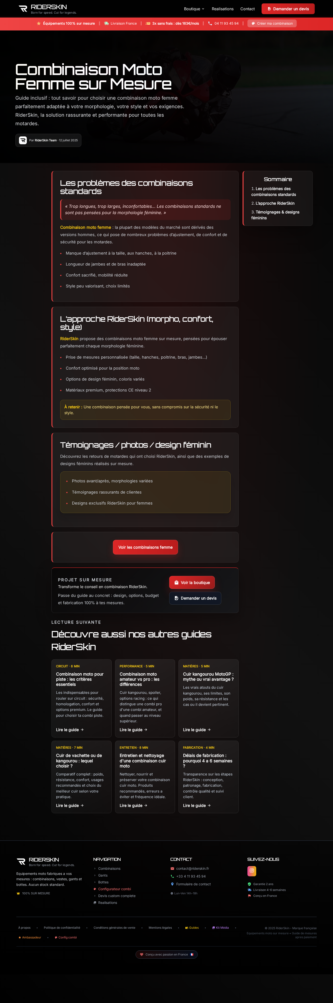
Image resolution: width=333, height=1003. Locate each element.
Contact (247, 8)
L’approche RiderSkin (275, 203)
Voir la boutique (195, 582)
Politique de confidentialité (62, 927)
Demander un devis (198, 598)
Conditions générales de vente (114, 927)
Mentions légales (160, 927)
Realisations (223, 8)
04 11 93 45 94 (227, 23)
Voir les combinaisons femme (145, 547)
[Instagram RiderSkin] (251, 871)
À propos (24, 927)
